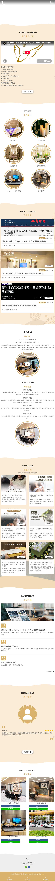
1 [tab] (26, 749)
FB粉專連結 (10, 806)
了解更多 (26, 91)
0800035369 (29, 864)
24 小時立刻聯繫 (15, 17)
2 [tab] (28, 749)
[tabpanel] (27, 722)
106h (43, 874)
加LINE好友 (10, 808)
